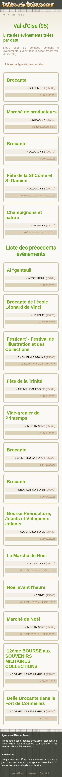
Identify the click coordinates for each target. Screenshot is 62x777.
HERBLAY (39, 315)
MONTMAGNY (36, 426)
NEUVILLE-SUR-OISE (31, 389)
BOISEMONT (37, 88)
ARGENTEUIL (36, 278)
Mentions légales (17, 773)
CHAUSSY (38, 119)
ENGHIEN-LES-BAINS (31, 357)
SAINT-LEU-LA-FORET (31, 457)
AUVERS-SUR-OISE (32, 531)
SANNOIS (39, 225)
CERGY (40, 595)
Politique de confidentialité (38, 773)
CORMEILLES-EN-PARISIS (28, 674)
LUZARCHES (37, 151)
